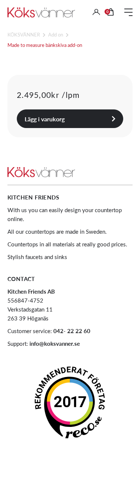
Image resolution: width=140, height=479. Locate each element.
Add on (55, 34)
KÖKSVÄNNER (23, 34)
